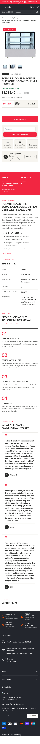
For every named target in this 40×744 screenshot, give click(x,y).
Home (3, 18)
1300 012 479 (30, 156)
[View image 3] (20, 67)
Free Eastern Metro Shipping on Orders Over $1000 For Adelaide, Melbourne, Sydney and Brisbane (20, 2)
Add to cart (20, 119)
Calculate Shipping (20, 134)
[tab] (8, 104)
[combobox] (20, 12)
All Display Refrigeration (15, 18)
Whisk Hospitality (14, 735)
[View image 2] (12, 67)
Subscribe (32, 716)
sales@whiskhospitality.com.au (22, 648)
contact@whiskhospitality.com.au (19, 653)
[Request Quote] (31, 7)
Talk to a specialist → (11, 324)
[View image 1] (5, 67)
